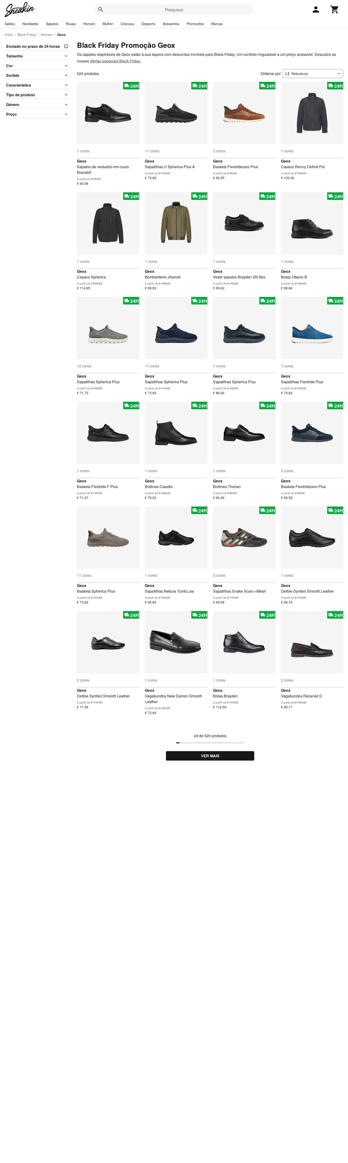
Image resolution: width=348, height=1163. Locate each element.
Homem (89, 23)
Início (9, 34)
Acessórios (171, 23)
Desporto (148, 23)
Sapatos (52, 23)
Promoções (195, 23)
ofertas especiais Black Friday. (115, 61)
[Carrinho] (334, 9)
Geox (81, 161)
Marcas (217, 23)
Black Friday (27, 34)
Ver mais (210, 755)
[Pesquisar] (100, 9)
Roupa (71, 23)
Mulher (108, 23)
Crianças (127, 23)
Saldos (10, 23)
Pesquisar (174, 9)
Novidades (30, 23)
